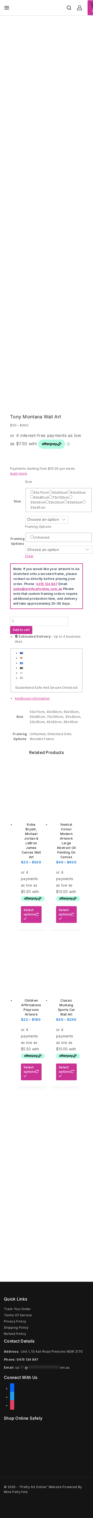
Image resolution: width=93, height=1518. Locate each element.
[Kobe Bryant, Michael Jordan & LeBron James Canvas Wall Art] (31, 786)
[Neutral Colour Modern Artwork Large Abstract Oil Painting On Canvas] (66, 786)
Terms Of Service (18, 1315)
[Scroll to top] (80, 1502)
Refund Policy (15, 1334)
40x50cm (74, 502)
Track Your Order (17, 1309)
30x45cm (37, 507)
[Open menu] (7, 8)
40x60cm (59, 492)
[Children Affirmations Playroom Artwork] (31, 961)
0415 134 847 (47, 584)
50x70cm (41, 492)
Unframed (41, 537)
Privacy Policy (15, 1321)
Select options (30, 912)
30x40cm (37, 502)
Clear (29, 556)
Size (17, 501)
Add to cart (21, 630)
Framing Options (38, 527)
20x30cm (56, 502)
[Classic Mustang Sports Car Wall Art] (66, 961)
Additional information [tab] (32, 698)
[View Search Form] (69, 7)
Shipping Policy (16, 1327)
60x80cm (41, 497)
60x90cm (78, 492)
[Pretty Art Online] (40, 7)
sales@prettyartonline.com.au (37, 589)
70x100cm (60, 497)
